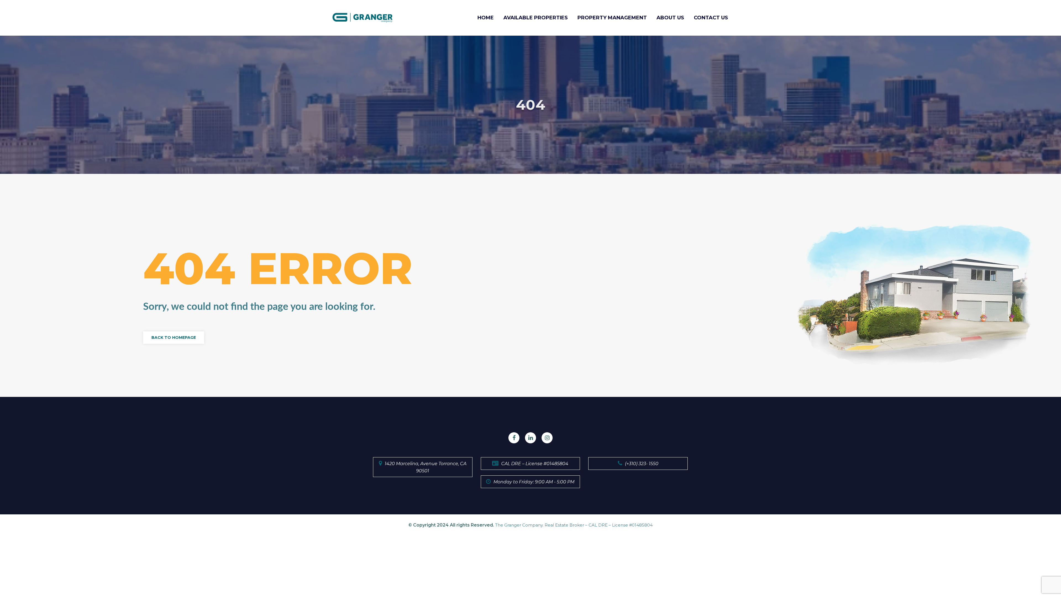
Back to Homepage (173, 337)
